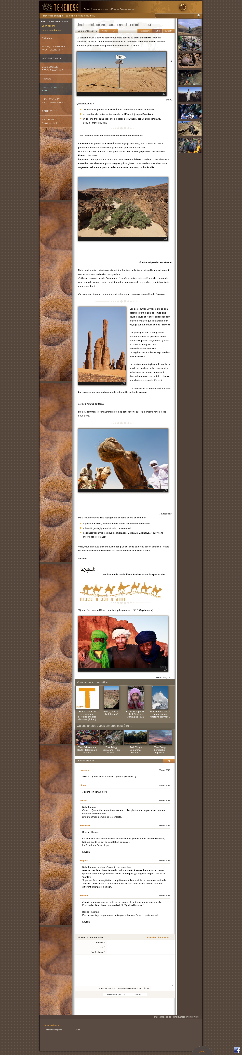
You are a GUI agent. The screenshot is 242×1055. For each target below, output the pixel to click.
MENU (157, 31)
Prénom (100, 942)
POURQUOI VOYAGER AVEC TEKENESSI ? (53, 48)
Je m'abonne (48, 25)
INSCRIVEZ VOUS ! (52, 58)
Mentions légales (54, 1030)
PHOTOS (46, 79)
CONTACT (47, 111)
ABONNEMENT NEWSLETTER (50, 121)
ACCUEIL (47, 38)
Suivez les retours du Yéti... (81, 15)
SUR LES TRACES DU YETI (53, 89)
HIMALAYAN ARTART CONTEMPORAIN (53, 101)
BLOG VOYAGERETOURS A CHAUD (52, 68)
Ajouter (105, 31)
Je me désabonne (51, 30)
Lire (114, 31)
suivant (168, 31)
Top (168, 761)
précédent (144, 31)
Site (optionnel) (98, 952)
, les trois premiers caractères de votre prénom (124, 988)
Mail (102, 947)
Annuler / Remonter (158, 937)
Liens (77, 1030)
